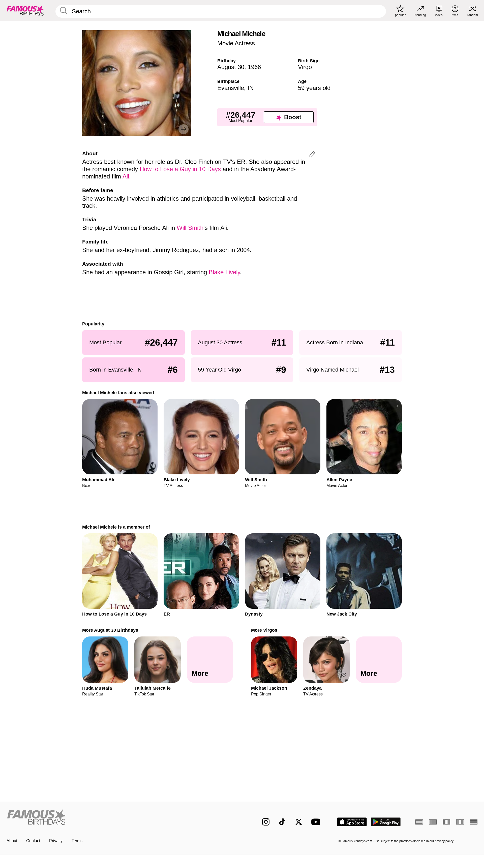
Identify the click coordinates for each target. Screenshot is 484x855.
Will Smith (190, 227)
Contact (33, 841)
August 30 (230, 67)
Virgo (305, 67)
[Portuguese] (433, 822)
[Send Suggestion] (312, 155)
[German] (473, 822)
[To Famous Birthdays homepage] (25, 11)
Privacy (56, 841)
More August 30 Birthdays (110, 630)
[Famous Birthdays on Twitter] (298, 822)
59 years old (314, 87)
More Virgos (264, 630)
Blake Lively (224, 272)
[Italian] (460, 822)
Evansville (230, 87)
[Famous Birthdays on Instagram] (265, 822)
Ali (126, 176)
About (12, 841)
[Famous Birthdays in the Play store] (386, 821)
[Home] (123, 818)
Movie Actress (236, 43)
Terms (77, 841)
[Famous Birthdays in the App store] (352, 821)
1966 (254, 67)
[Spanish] (419, 822)
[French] (446, 822)
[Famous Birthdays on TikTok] (282, 822)
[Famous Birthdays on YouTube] (316, 822)
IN (251, 87)
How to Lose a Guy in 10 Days (180, 169)
